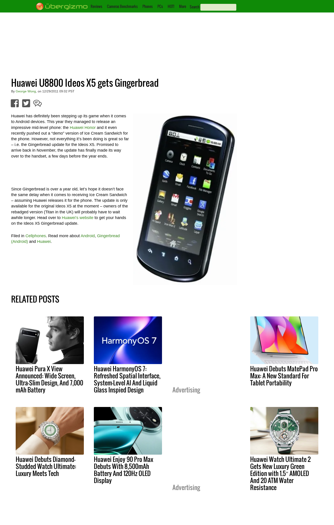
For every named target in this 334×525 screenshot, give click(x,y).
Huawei (44, 241)
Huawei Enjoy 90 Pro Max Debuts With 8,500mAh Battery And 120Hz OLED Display (123, 470)
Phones (147, 6)
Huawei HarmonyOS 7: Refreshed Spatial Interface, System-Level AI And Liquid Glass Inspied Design (127, 379)
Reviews (96, 6)
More (182, 6)
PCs (160, 6)
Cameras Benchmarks (122, 6)
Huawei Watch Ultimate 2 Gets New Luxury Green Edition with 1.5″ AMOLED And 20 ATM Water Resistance (280, 473)
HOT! (171, 6)
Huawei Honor (83, 127)
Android (88, 236)
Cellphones (35, 236)
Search (194, 7)
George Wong (26, 91)
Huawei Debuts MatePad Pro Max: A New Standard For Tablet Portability (284, 375)
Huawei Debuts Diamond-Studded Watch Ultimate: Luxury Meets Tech (46, 466)
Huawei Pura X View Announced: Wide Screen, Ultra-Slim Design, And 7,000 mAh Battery (49, 379)
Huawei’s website (77, 217)
